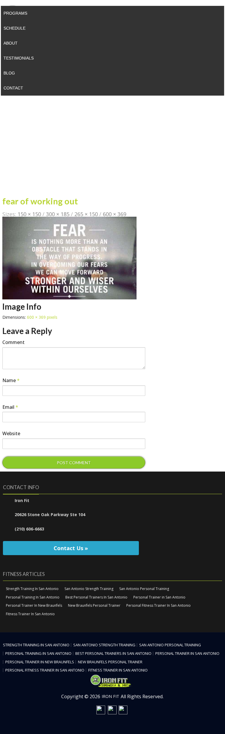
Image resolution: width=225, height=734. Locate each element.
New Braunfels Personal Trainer (94, 605)
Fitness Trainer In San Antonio (30, 613)
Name (11, 380)
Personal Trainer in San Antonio (159, 597)
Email (10, 407)
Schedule (14, 28)
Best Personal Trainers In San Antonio (96, 597)
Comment (13, 342)
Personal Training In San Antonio (32, 597)
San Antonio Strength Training (88, 588)
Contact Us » (71, 548)
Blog (9, 73)
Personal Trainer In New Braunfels (34, 605)
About (11, 43)
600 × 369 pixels (42, 317)
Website (11, 433)
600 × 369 (114, 214)
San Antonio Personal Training (144, 588)
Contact (13, 88)
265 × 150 (86, 214)
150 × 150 (29, 214)
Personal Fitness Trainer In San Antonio (158, 605)
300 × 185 (57, 214)
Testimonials (19, 58)
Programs (15, 13)
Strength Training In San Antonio (32, 588)
